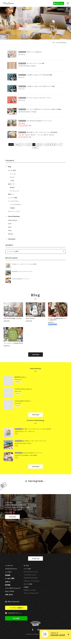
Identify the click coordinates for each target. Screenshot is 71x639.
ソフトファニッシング (30, 575)
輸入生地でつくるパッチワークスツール (22, 271)
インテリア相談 (12, 197)
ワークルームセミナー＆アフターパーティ (35, 98)
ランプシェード (14, 191)
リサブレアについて (11, 569)
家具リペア (11, 184)
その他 (12, 180)
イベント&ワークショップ (12, 588)
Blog (9, 166)
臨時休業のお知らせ (20, 377)
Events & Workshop (23, 125)
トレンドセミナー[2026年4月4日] (13, 343)
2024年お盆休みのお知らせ (23, 401)
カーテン (12, 177)
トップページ (9, 565)
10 (46, 144)
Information (11, 239)
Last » (35, 147)
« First (17, 144)
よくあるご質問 (9, 578)
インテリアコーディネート (31, 578)
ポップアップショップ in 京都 (31, 63)
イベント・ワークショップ (31, 593)
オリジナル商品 (28, 584)
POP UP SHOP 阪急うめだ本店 (13, 318)
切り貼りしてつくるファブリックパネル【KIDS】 (24, 264)
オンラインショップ (14, 211)
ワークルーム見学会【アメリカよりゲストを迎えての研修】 (40, 109)
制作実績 (7, 585)
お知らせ (7, 582)
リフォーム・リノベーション (31, 581)
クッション (13, 174)
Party (9, 230)
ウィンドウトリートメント (31, 572)
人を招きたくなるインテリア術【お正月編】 (36, 75)
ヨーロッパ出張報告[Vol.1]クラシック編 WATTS (57, 319)
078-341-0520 (15, 509)
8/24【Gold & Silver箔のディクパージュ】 (35, 121)
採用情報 (7, 575)
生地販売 (26, 587)
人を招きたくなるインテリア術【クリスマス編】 (37, 86)
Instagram (35, 480)
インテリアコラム (13, 201)
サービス (26, 565)
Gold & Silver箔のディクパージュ (21, 278)
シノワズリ (8, 572)
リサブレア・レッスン (30, 590)
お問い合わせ (9, 594)
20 (50, 144)
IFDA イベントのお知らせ (30, 52)
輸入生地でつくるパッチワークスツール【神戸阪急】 (38, 132)
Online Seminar (12, 220)
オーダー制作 (12, 170)
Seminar (10, 234)
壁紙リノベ (11, 194)
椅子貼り (12, 187)
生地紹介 (12, 208)
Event (9, 227)
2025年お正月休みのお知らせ (23, 389)
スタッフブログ (9, 591)
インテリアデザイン (16, 204)
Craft (30, 125)
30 (54, 144)
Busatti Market (30, 318)
